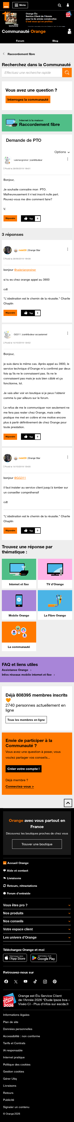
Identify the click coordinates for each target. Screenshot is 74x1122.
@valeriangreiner (25, 270)
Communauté (24, 31)
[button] (67, 159)
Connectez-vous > (20, 786)
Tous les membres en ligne (26, 720)
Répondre (10, 218)
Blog (55, 40)
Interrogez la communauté (27, 99)
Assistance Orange (15, 670)
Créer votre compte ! (23, 769)
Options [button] (60, 152)
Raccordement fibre (21, 54)
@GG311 (20, 478)
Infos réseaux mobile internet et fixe (27, 674)
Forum (20, 40)
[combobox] (32, 72)
